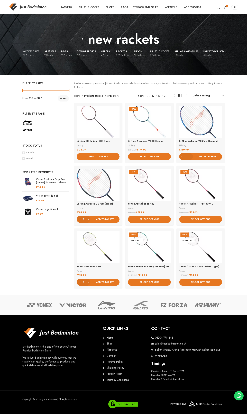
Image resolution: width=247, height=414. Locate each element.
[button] (200, 156)
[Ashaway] (208, 305)
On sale (30, 152)
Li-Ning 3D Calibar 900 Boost (94, 141)
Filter (63, 98)
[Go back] (83, 39)
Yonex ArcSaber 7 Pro (89, 266)
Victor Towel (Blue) (47, 195)
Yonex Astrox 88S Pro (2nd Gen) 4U (148, 266)
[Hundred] (140, 305)
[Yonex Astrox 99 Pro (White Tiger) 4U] (200, 247)
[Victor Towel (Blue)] (27, 198)
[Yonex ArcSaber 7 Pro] (98, 247)
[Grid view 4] (185, 96)
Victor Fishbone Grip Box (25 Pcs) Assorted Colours (51, 181)
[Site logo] (28, 7)
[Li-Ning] (107, 305)
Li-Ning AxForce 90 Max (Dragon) (198, 141)
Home (77, 95)
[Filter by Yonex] (45, 130)
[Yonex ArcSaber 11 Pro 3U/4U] (200, 185)
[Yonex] (39, 305)
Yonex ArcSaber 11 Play (141, 203)
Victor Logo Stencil (47, 209)
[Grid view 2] (174, 96)
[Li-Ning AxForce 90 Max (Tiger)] (98, 185)
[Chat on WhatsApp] (239, 395)
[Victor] (73, 305)
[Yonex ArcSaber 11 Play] (149, 185)
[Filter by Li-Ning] (45, 122)
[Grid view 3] (179, 96)
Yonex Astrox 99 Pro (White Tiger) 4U (199, 268)
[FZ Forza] (174, 305)
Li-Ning (80, 145)
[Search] (218, 7)
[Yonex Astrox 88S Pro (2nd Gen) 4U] (149, 247)
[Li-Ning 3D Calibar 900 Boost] (98, 122)
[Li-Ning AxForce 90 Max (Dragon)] (200, 122)
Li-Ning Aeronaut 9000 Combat (146, 141)
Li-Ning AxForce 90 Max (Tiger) (95, 203)
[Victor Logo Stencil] (27, 212)
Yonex (131, 208)
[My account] (235, 7)
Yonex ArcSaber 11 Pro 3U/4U (196, 203)
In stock (29, 158)
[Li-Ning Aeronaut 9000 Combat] (149, 122)
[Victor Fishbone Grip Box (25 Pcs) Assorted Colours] (27, 183)
